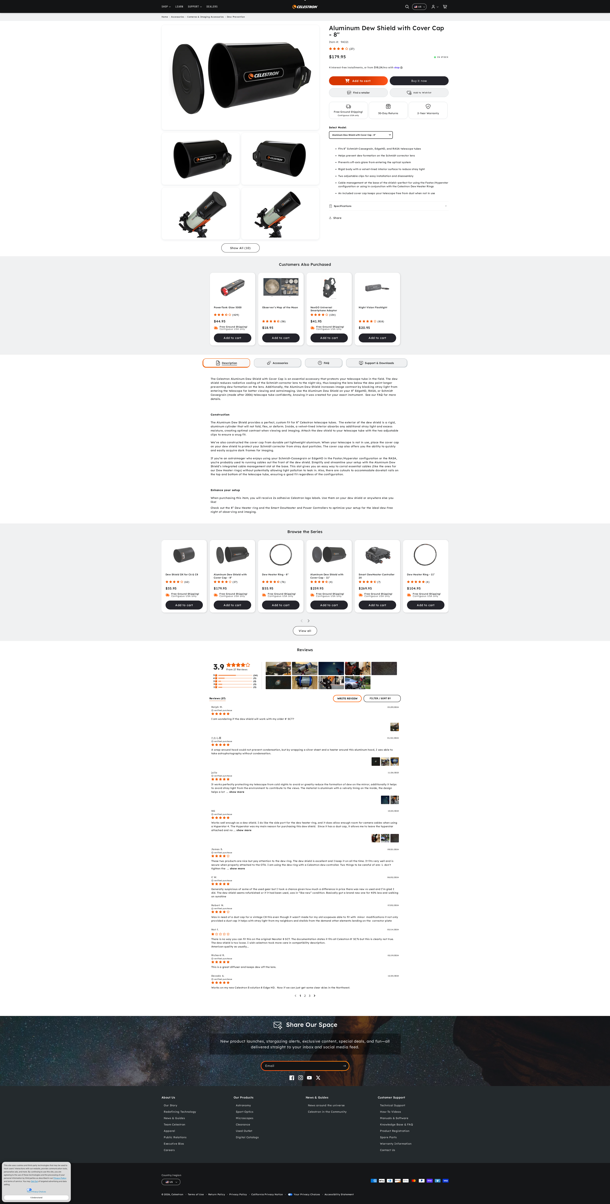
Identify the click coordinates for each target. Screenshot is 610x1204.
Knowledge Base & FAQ (396, 1124)
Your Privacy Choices (307, 1194)
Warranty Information (395, 1143)
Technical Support (392, 1105)
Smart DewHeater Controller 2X (377, 576)
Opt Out (34, 1181)
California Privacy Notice (267, 1194)
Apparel (169, 1130)
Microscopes (244, 1118)
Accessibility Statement (339, 1194)
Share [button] (337, 218)
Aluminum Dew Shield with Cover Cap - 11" (326, 576)
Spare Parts (388, 1137)
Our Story (170, 1105)
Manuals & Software (394, 1118)
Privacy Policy (59, 1178)
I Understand (36, 1197)
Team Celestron (174, 1124)
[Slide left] (301, 620)
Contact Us (387, 1150)
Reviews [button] (217, 698)
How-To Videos (390, 1111)
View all (305, 631)
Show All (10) (240, 248)
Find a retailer (361, 92)
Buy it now (419, 80)
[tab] (226, 362)
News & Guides (174, 1118)
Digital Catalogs (247, 1137)
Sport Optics (244, 1111)
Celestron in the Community (327, 1111)
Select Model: (338, 127)
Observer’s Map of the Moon (280, 307)
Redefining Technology (180, 1111)
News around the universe (326, 1105)
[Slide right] (308, 620)
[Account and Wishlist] (435, 7)
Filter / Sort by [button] (380, 698)
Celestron (177, 1194)
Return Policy (216, 1194)
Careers (169, 1150)
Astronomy (243, 1105)
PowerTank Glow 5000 (228, 307)
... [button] (235, 791)
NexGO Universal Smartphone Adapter (324, 309)
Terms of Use (196, 1194)
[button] (407, 7)
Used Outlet (244, 1130)
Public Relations (175, 1137)
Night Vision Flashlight (373, 307)
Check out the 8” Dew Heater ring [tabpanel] (305, 445)
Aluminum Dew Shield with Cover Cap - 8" (230, 576)
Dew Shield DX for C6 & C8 (182, 574)
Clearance (243, 1124)
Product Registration (394, 1130)
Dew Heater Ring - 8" (275, 574)
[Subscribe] (344, 1066)
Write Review (347, 698)
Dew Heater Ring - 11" (421, 574)
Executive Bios (174, 1143)
